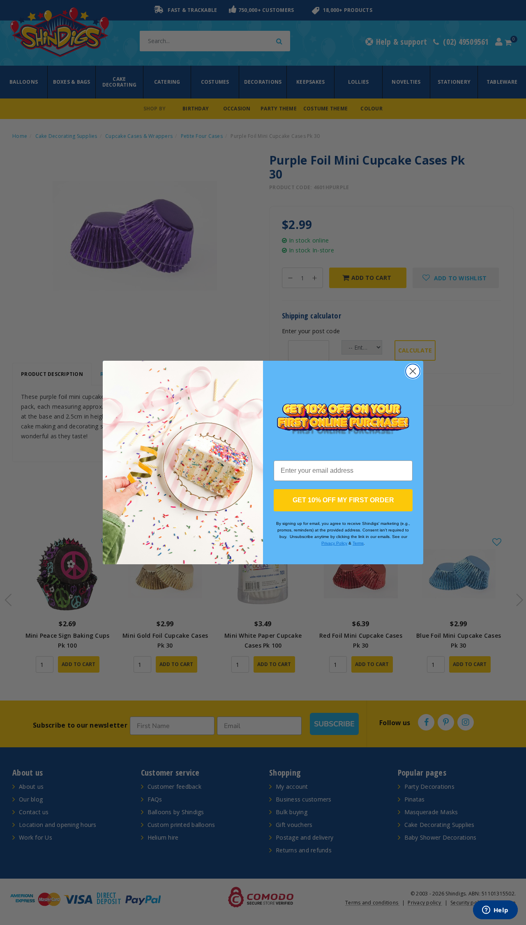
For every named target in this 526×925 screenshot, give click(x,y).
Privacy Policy (334, 543)
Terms (358, 543)
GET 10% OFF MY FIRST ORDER (343, 500)
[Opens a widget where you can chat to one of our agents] (495, 910)
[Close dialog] (413, 371)
